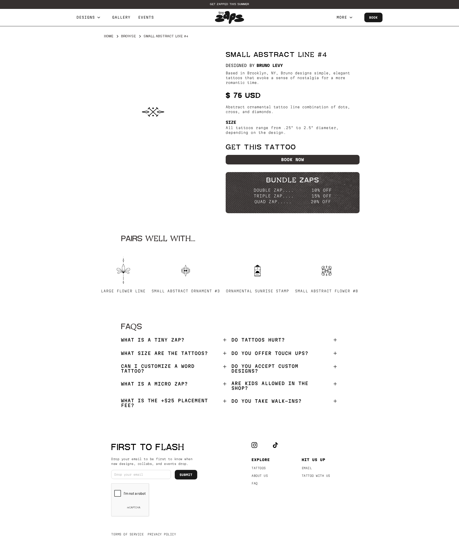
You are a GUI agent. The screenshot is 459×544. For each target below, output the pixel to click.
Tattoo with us (316, 475)
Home (109, 36)
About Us (259, 475)
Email (307, 468)
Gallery (121, 17)
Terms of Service (127, 534)
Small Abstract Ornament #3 (186, 291)
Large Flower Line (123, 291)
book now (292, 159)
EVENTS (146, 17)
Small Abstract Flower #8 (326, 291)
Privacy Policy (162, 534)
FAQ (254, 483)
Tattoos (258, 468)
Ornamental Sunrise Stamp (257, 291)
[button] (90, 17)
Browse (128, 36)
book (373, 17)
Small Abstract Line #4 (166, 36)
